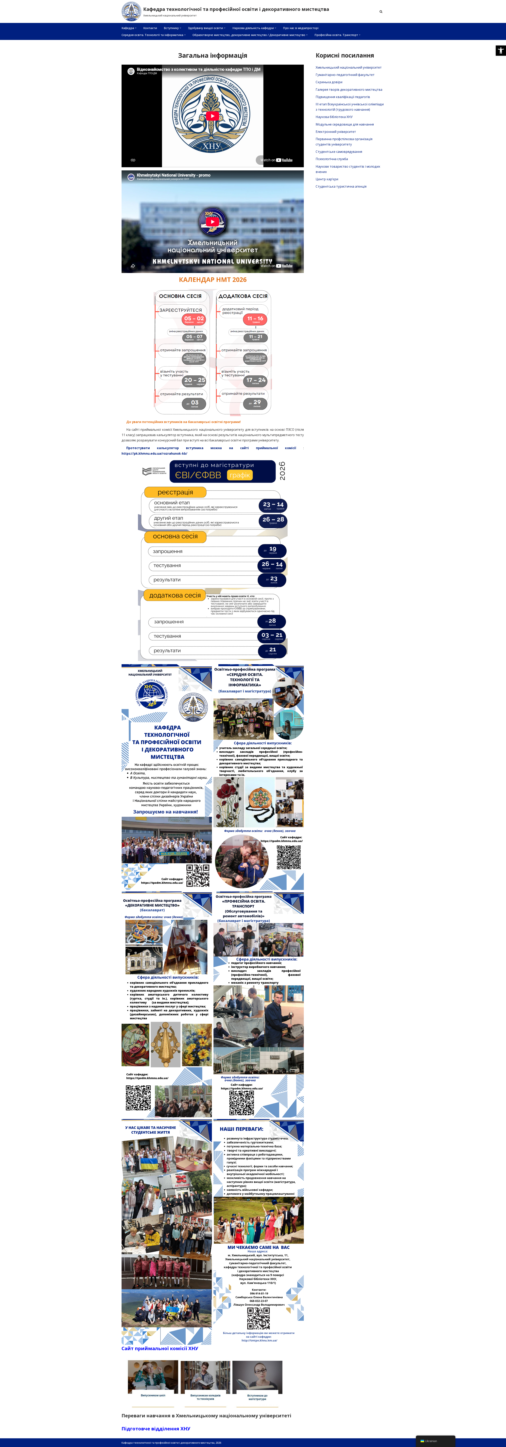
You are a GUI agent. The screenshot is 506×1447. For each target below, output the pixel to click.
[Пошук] (381, 11)
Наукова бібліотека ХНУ (334, 117)
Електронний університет (336, 131)
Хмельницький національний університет (349, 67)
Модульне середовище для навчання (345, 124)
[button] (501, 50)
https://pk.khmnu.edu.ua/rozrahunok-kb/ (154, 453)
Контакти (150, 28)
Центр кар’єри (327, 179)
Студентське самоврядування (339, 151)
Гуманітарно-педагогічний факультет (345, 75)
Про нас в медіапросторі (300, 28)
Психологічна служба (332, 159)
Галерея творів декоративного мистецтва (349, 89)
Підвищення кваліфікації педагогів (343, 97)
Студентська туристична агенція (341, 186)
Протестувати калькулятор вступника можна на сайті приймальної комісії (211, 448)
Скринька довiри (329, 82)
